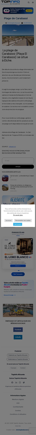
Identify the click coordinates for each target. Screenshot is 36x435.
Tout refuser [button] (8, 220)
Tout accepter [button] (17, 224)
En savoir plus (18, 215)
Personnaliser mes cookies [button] (22, 220)
